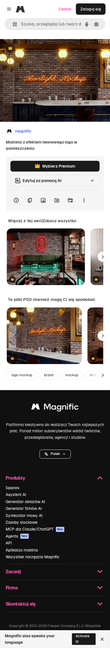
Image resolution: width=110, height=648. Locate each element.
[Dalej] (103, 256)
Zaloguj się (90, 9)
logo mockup (22, 375)
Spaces (12, 487)
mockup (71, 375)
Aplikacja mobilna (22, 550)
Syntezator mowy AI (24, 515)
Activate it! (82, 639)
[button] (55, 454)
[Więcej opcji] (83, 200)
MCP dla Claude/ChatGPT (34, 529)
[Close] (102, 639)
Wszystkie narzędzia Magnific (33, 556)
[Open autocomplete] (12, 24)
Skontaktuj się (21, 604)
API (9, 543)
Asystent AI (16, 494)
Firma (12, 588)
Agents (17, 536)
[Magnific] (55, 408)
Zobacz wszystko (59, 220)
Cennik (65, 9)
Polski (55, 454)
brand (48, 375)
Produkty (15, 478)
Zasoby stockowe (22, 522)
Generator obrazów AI (25, 501)
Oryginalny (39, 48)
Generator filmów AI (24, 508)
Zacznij (13, 571)
